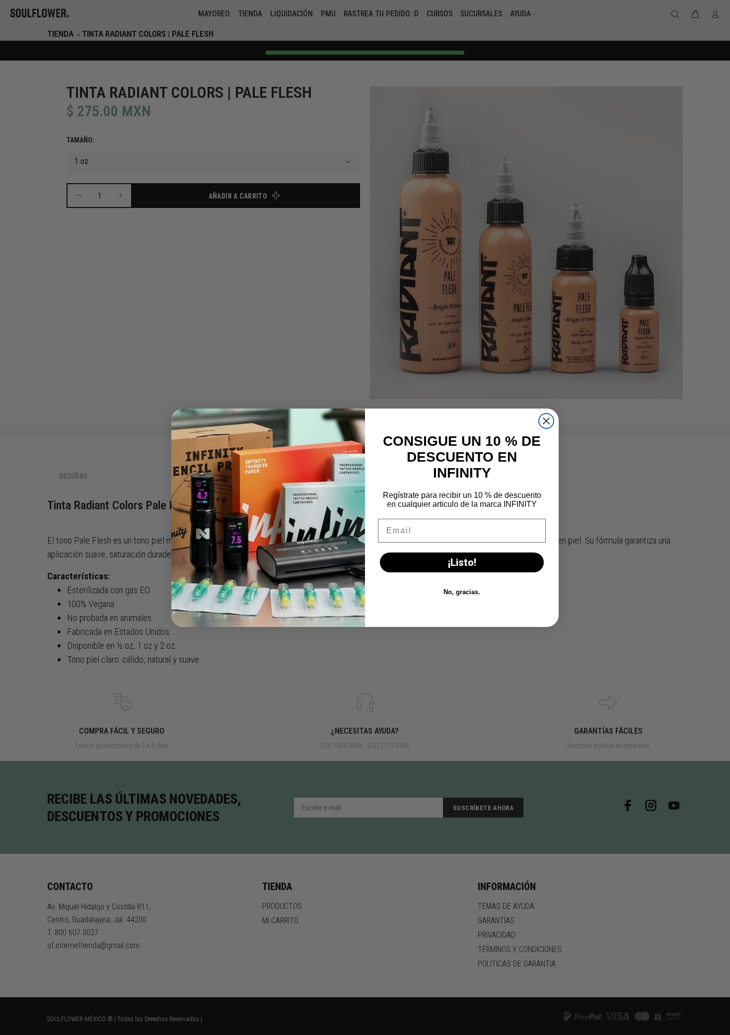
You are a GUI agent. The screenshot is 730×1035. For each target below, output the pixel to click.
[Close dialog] (546, 421)
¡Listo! (462, 562)
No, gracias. (461, 592)
